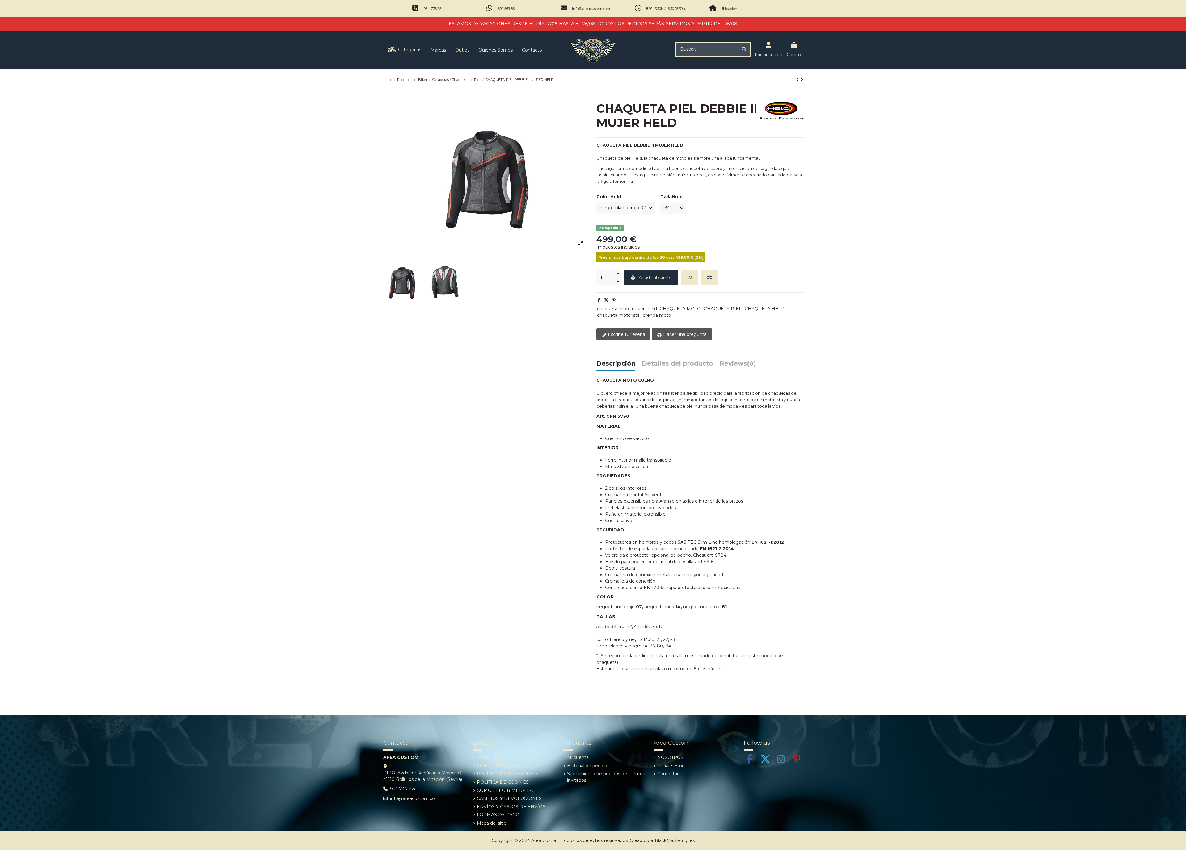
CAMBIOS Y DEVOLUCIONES (509, 798)
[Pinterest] (614, 300)
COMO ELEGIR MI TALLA (505, 790)
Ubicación (728, 8)
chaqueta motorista (618, 315)
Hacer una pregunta (684, 334)
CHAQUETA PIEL (723, 309)
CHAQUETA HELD (765, 309)
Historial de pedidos (588, 765)
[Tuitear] (606, 300)
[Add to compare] (709, 277)
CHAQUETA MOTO (680, 309)
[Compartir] (599, 300)
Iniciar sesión (671, 765)
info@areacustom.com (591, 8)
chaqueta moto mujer (621, 309)
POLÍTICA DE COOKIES (503, 782)
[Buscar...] (744, 49)
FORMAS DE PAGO (498, 815)
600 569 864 (507, 8)
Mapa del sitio (492, 823)
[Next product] (801, 79)
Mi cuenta (578, 757)
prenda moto (657, 315)
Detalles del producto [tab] (677, 363)
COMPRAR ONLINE (499, 765)
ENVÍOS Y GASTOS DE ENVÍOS (511, 807)
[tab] (738, 365)
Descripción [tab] (615, 363)
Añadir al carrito (655, 277)
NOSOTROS (670, 757)
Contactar (668, 774)
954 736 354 (434, 8)
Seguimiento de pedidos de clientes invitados (606, 777)
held (652, 309)
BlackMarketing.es (675, 840)
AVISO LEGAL (492, 757)
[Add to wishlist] (689, 277)
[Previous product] (798, 79)
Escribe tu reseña (626, 334)
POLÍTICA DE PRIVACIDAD (507, 774)
